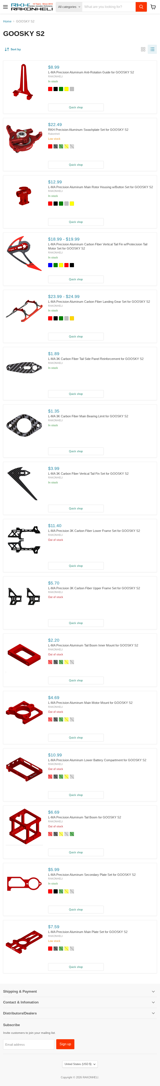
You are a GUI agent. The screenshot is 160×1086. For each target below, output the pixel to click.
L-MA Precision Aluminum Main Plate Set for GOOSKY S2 (88, 932)
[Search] (141, 7)
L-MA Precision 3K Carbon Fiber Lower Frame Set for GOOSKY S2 (94, 530)
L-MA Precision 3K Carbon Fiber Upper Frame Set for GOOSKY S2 (94, 588)
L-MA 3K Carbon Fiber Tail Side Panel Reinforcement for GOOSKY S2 (96, 359)
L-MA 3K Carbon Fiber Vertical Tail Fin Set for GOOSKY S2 (88, 473)
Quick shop (76, 107)
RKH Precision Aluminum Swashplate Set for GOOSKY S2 (88, 129)
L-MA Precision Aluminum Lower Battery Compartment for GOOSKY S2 (97, 760)
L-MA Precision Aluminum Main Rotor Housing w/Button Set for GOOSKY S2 (100, 187)
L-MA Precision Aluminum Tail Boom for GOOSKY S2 (84, 817)
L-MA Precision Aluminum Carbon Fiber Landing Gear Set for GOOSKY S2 (99, 301)
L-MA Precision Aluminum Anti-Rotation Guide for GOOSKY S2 (91, 72)
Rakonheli (54, 133)
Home (7, 21)
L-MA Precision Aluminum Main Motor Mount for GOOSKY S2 (90, 702)
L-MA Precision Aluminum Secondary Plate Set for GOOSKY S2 (92, 874)
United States (78, 1064)
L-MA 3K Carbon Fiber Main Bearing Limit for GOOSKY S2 (88, 416)
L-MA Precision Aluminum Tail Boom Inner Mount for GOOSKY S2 (93, 645)
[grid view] (143, 49)
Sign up (65, 1044)
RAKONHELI (55, 76)
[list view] (152, 49)
